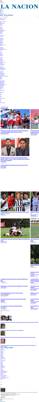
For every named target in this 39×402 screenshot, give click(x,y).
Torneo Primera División (4, 295)
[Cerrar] (12, 15)
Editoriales (1, 47)
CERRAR (1, 0)
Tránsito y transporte (3, 21)
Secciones (2, 10)
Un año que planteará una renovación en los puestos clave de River (14, 165)
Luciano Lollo (6, 106)
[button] (19, 59)
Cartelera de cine (2, 67)
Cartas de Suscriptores (3, 49)
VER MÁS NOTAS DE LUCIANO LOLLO (5, 310)
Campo (1, 28)
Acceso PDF (1, 71)
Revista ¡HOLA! (2, 81)
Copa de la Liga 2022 (33, 134)
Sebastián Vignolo (3, 161)
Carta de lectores (2, 75)
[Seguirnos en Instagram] (1, 384)
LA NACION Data (2, 23)
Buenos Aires (2, 38)
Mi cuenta (2, 14)
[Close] (1, 311)
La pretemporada (33, 302)
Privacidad (13, 395)
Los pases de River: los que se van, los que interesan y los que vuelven (15, 212)
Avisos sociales (2, 74)
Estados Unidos (2, 35)
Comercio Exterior (2, 30)
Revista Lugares (2, 82)
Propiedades (2, 29)
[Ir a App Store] (3, 391)
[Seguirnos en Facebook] (1, 379)
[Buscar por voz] (38, 17)
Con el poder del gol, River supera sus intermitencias (11, 306)
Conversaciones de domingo (4, 76)
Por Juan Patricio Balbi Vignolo (5, 213)
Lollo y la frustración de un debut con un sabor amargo (12, 293)
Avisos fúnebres (2, 73)
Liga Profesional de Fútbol (5, 133)
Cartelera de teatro (2, 68)
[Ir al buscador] (1, 4)
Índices (1, 32)
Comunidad (1, 41)
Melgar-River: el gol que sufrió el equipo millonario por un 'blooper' (14, 286)
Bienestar (1, 42)
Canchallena (2, 54)
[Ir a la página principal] (19, 8)
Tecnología (1, 59)
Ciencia (1, 43)
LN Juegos (1, 57)
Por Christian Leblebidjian (34, 133)
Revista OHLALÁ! (2, 80)
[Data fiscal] (1, 400)
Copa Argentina (3, 308)
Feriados (1, 61)
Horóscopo (1, 60)
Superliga (31, 266)
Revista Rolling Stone (3, 84)
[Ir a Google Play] (3, 389)
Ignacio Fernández (4, 241)
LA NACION (2, 106)
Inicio (1, 9)
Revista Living (2, 83)
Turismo (1, 58)
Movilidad (1, 31)
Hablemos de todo (2, 44)
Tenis (0, 53)
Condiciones (10, 395)
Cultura (1, 40)
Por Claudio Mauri (3, 166)
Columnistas (2, 48)
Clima (1, 22)
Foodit (2, 11)
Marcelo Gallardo (3, 167)
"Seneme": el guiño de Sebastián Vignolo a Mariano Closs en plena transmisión (15, 159)
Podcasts (1, 63)
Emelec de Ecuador (33, 289)
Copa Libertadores (3, 287)
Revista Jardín (2, 85)
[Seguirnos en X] (1, 382)
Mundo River (3, 214)
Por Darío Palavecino (4, 307)
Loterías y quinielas (3, 62)
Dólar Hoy (1, 27)
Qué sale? (1, 66)
